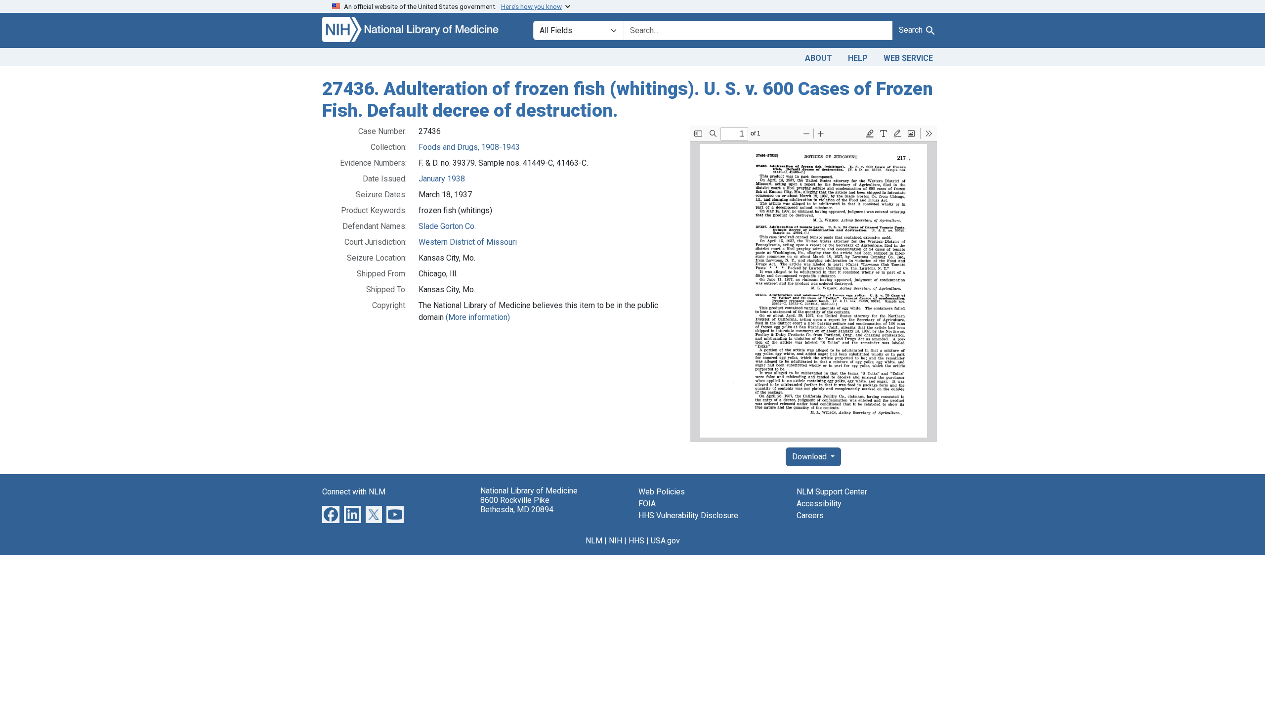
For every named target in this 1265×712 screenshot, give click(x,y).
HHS (636, 540)
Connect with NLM (353, 491)
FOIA (647, 503)
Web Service (908, 58)
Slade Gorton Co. (447, 226)
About (818, 58)
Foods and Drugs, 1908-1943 (469, 147)
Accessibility (819, 503)
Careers (810, 515)
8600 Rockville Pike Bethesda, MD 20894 (516, 504)
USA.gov (665, 540)
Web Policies (661, 491)
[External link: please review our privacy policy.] (330, 514)
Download (810, 456)
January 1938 (442, 178)
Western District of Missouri (468, 242)
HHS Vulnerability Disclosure (688, 515)
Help (858, 58)
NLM (594, 540)
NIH (615, 540)
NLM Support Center (832, 491)
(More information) (478, 317)
